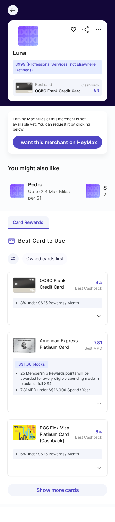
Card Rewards (28, 222)
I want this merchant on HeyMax (57, 142)
